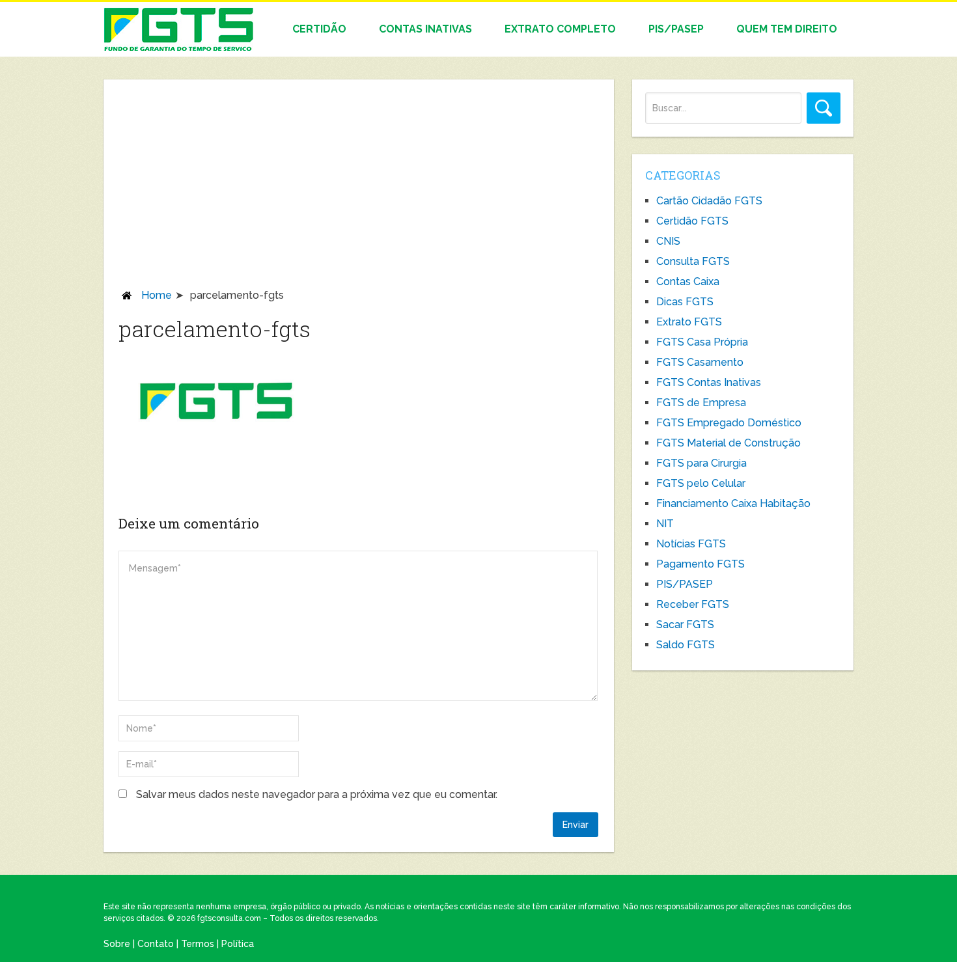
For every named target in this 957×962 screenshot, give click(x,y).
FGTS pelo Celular (700, 483)
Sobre (117, 944)
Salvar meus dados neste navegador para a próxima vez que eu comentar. (316, 794)
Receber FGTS (692, 604)
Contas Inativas (425, 29)
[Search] (823, 108)
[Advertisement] (358, 191)
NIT (665, 523)
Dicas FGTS (685, 301)
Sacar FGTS (685, 624)
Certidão (319, 29)
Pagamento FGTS (700, 564)
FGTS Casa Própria (702, 342)
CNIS (668, 241)
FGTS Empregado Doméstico (728, 423)
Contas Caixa (687, 281)
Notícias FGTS (691, 544)
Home (156, 295)
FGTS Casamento (699, 362)
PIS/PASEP (676, 29)
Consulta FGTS (693, 261)
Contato (155, 944)
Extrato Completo (560, 29)
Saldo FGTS (685, 645)
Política (237, 944)
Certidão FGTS (692, 221)
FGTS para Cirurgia (701, 463)
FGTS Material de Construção (728, 443)
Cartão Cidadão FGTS (709, 201)
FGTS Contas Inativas (708, 382)
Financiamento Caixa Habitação (733, 503)
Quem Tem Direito (786, 29)
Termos (197, 944)
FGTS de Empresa (701, 402)
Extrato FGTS (689, 322)
